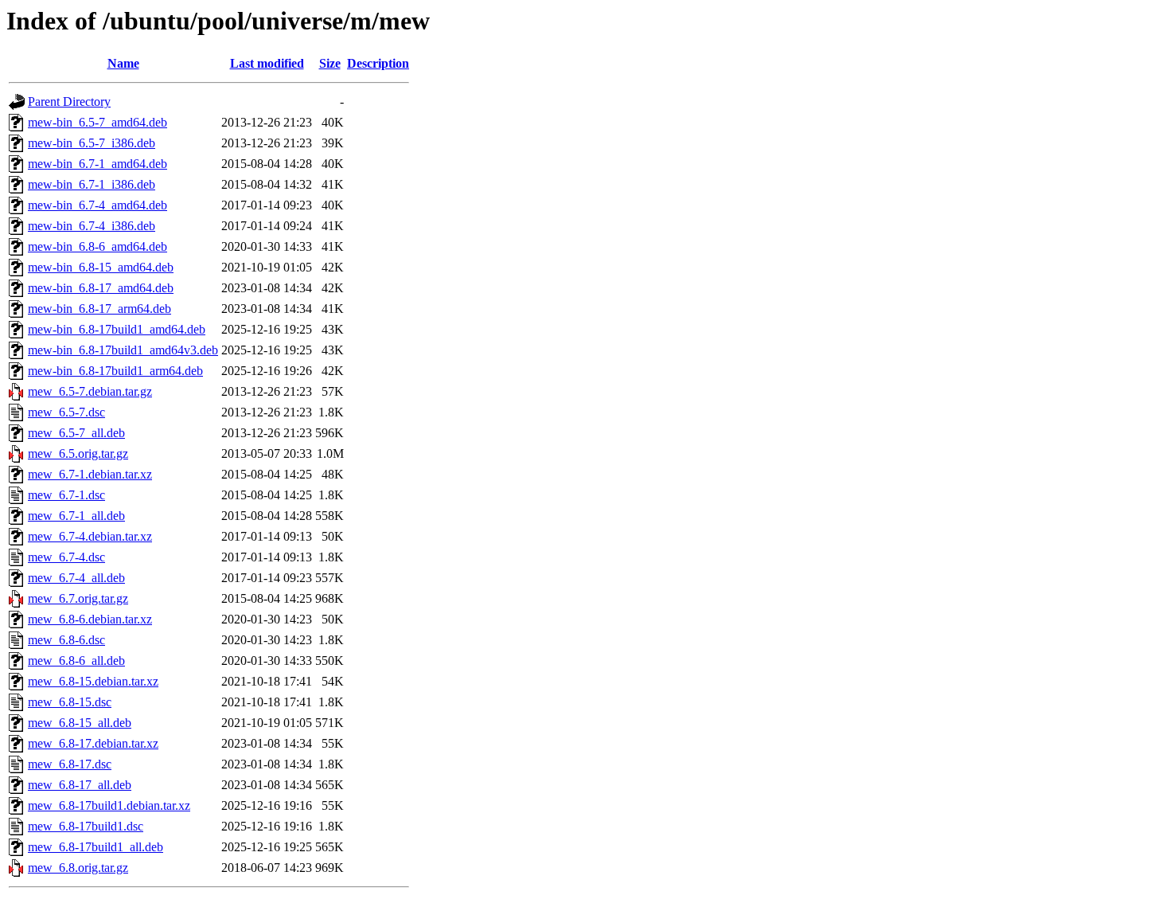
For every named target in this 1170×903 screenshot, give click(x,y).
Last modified (267, 63)
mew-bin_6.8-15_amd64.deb (101, 267)
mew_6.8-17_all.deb (79, 785)
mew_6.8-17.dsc (69, 764)
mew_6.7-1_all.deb (76, 515)
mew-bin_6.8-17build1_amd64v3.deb (123, 350)
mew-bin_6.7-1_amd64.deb (97, 163)
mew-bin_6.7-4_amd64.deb (97, 205)
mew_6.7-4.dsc (66, 557)
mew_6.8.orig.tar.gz (78, 867)
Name (123, 63)
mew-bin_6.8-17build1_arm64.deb (115, 370)
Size (330, 63)
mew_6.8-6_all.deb (76, 660)
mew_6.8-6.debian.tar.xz (90, 619)
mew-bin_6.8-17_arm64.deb (99, 308)
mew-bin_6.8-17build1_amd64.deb (116, 329)
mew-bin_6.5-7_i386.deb (91, 143)
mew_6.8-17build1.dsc (85, 826)
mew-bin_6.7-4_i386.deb (91, 226)
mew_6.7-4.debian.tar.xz (90, 536)
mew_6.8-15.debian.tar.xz (93, 681)
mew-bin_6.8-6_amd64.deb (97, 246)
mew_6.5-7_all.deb (76, 433)
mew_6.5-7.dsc (66, 412)
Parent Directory (69, 101)
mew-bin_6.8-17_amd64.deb (101, 288)
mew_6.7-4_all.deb (76, 577)
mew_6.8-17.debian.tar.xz (93, 743)
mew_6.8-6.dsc (66, 640)
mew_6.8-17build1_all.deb (95, 847)
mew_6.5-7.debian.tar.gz (90, 391)
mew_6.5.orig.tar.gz (78, 453)
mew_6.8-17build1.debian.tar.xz (109, 805)
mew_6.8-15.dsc (69, 702)
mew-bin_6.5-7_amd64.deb (97, 122)
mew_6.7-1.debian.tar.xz (90, 474)
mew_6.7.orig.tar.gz (78, 598)
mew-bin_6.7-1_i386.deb (91, 184)
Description (378, 63)
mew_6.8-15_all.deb (79, 722)
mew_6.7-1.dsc (66, 495)
